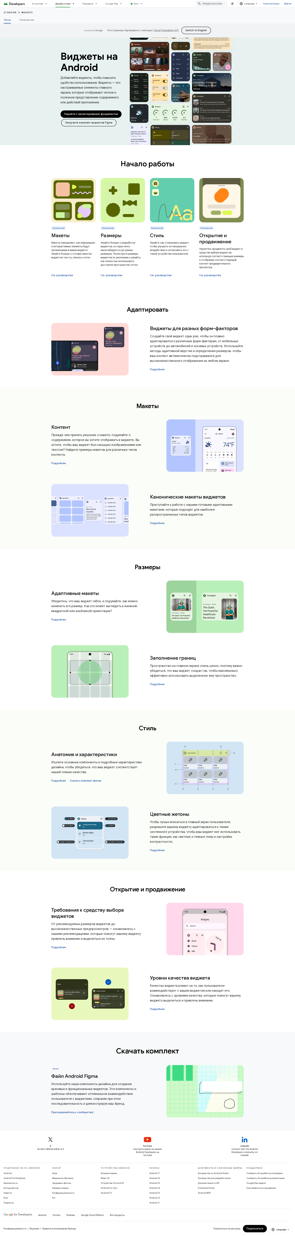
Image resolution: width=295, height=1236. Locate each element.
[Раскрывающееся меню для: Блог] (143, 3)
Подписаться (255, 1228)
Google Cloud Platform (92, 1215)
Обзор (7, 19)
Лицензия (34, 1228)
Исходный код (11, 1188)
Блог (136, 3)
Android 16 (154, 1178)
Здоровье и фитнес (61, 1183)
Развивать (88, 3)
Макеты (60, 235)
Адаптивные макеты (75, 593)
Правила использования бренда (59, 1228)
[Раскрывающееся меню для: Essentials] (47, 3)
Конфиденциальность (63, 1192)
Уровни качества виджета (180, 978)
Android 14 (154, 1188)
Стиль (157, 235)
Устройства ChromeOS (112, 1183)
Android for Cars (109, 1188)
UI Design (10, 12)
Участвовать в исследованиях (261, 1188)
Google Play (111, 3)
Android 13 (154, 1192)
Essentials (37, 3)
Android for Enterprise (14, 1178)
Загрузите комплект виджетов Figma (88, 122)
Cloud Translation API (165, 30)
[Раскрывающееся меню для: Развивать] (97, 3)
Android (8, 1173)
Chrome (56, 1215)
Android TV (106, 1192)
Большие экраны (109, 1173)
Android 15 (154, 1183)
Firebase (70, 1215)
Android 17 (154, 1173)
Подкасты (9, 1202)
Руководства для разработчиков (214, 1178)
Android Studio (271, 3)
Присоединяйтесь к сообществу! (72, 1112)
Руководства (27, 19)
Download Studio (206, 1188)
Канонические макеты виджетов (188, 497)
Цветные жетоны (169, 814)
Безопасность (11, 1183)
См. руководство (62, 275)
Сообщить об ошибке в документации (265, 1178)
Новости (8, 1192)
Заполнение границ (173, 658)
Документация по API (208, 1183)
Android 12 (154, 1197)
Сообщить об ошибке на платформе (264, 1173)
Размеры (111, 235)
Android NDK (204, 1192)
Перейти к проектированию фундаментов (91, 114)
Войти (287, 3)
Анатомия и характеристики (84, 754)
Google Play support (256, 1183)
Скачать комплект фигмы (85, 780)
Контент (60, 427)
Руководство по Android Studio (213, 1173)
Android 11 (154, 1202)
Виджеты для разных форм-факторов (194, 328)
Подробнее (157, 369)
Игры (54, 1173)
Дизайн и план (63, 3)
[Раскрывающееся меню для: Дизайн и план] (75, 3)
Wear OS (105, 1178)
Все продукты (117, 1215)
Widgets (27, 12)
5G (53, 1197)
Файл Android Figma (74, 1076)
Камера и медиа (60, 1188)
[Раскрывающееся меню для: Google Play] (122, 3)
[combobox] (211, 3)
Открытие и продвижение (215, 238)
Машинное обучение (62, 1178)
